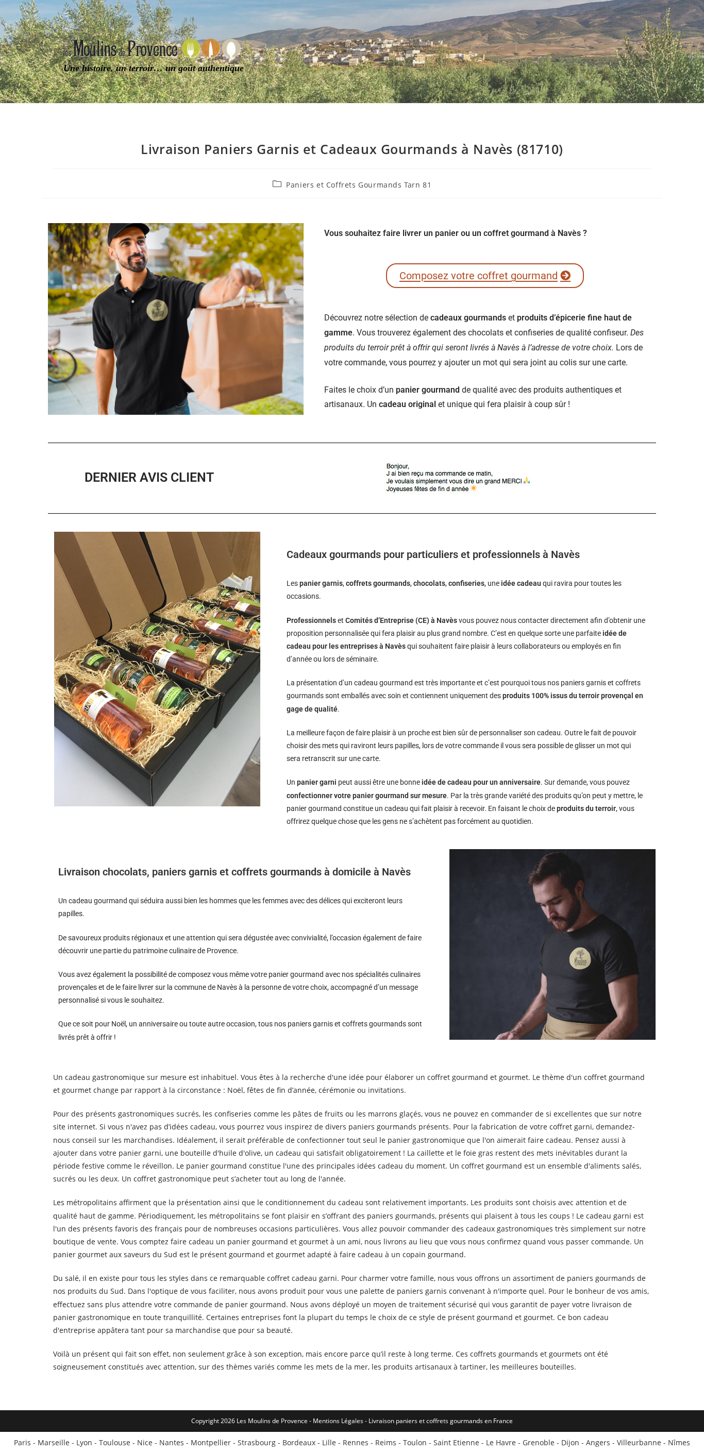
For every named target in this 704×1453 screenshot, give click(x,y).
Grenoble (539, 1442)
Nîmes (679, 1442)
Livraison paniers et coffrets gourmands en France (440, 1420)
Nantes (171, 1442)
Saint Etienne (456, 1442)
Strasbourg (257, 1442)
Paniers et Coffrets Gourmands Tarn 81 (358, 185)
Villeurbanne (639, 1442)
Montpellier (211, 1442)
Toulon (415, 1442)
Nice (145, 1442)
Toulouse (114, 1442)
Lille (329, 1442)
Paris (22, 1442)
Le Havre (501, 1442)
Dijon (570, 1442)
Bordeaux (298, 1442)
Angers (598, 1442)
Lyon (84, 1442)
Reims (385, 1442)
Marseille (54, 1442)
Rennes (355, 1442)
